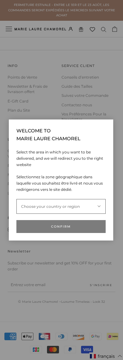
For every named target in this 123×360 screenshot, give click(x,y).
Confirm (61, 226)
